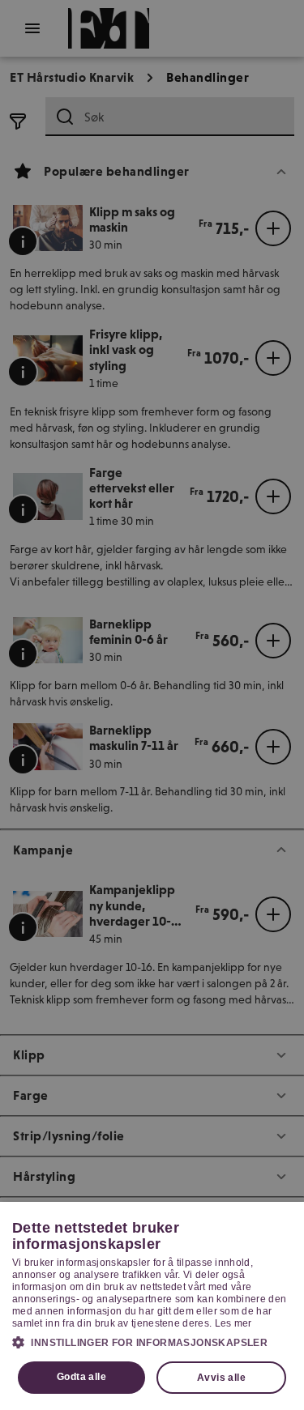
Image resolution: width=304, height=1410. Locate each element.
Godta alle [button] (81, 1376)
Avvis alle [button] (221, 1377)
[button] (152, 1342)
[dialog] (152, 1306)
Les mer (233, 1323)
